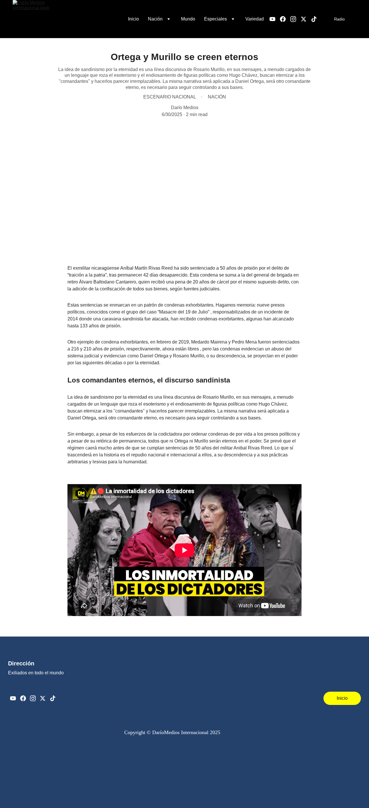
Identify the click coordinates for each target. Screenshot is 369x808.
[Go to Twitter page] (306, 19)
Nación (155, 18)
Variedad (254, 18)
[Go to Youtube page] (275, 19)
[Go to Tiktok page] (314, 19)
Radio (339, 19)
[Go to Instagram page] (295, 19)
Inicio (133, 18)
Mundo (188, 18)
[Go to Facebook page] (285, 19)
